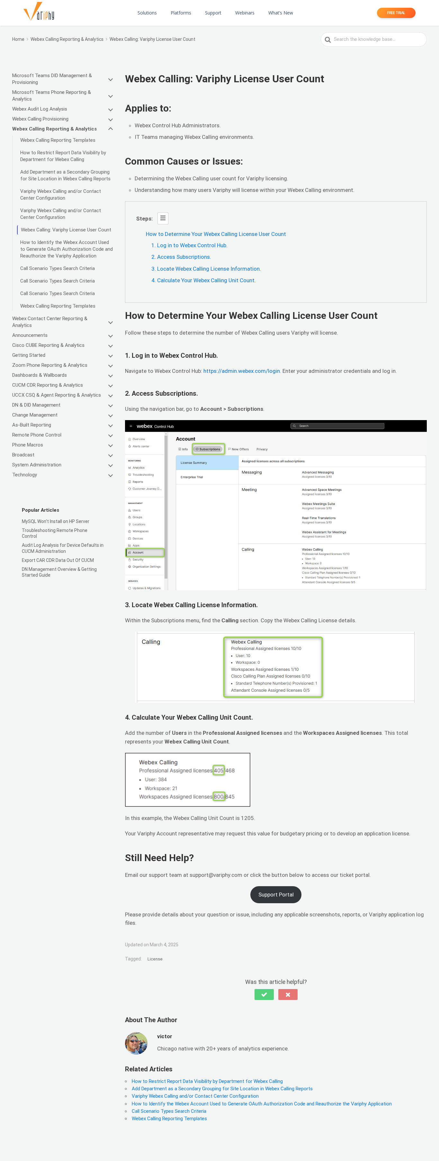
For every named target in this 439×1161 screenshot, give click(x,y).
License (155, 959)
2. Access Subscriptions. (181, 257)
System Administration (36, 465)
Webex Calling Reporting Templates (57, 140)
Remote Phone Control (36, 435)
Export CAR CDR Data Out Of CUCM (58, 560)
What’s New (280, 13)
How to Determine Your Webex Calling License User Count (216, 234)
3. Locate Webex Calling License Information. (206, 269)
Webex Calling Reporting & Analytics (54, 129)
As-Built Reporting (31, 425)
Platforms (181, 13)
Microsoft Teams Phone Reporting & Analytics (51, 95)
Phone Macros (27, 445)
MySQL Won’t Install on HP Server (55, 521)
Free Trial (396, 12)
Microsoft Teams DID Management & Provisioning (52, 79)
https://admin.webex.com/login (241, 371)
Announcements (30, 335)
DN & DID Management (36, 405)
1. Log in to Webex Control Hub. (189, 245)
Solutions (147, 13)
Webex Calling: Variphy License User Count (66, 230)
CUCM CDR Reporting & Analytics (47, 385)
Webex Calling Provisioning (40, 119)
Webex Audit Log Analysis (39, 109)
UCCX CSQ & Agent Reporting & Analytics (56, 395)
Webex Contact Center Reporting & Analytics (49, 322)
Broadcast (23, 455)
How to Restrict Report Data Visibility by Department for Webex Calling (63, 156)
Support (213, 13)
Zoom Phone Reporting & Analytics (49, 365)
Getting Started (28, 355)
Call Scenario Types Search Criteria (57, 268)
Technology (24, 475)
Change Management (35, 415)
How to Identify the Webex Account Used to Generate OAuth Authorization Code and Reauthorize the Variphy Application (66, 249)
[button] (264, 994)
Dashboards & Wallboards (39, 375)
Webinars (245, 13)
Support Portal (276, 894)
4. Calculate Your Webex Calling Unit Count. (203, 280)
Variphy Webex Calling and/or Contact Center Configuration (60, 194)
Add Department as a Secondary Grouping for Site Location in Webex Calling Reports (66, 175)
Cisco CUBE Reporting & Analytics (48, 345)
